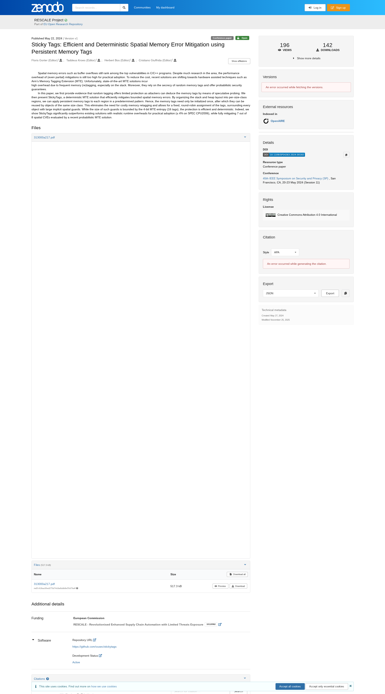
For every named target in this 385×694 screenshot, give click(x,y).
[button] (141, 137)
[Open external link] (221, 624)
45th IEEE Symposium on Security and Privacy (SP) (296, 178)
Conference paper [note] (222, 38)
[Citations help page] (48, 678)
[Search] (124, 7)
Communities (142, 7)
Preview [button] (222, 586)
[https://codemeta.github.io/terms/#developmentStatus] (101, 655)
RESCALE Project (49, 20)
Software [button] (44, 640)
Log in (317, 7)
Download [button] (240, 586)
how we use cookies (104, 686)
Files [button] (42, 564)
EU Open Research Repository (63, 24)
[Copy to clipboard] (346, 154)
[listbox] (285, 252)
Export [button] (330, 293)
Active (76, 662)
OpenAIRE (278, 121)
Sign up (340, 7)
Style (266, 252)
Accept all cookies (290, 686)
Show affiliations (239, 61)
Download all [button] (239, 574)
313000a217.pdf (44, 584)
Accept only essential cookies (326, 686)
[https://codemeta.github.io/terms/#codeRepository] (95, 640)
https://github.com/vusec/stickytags (94, 646)
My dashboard (165, 7)
